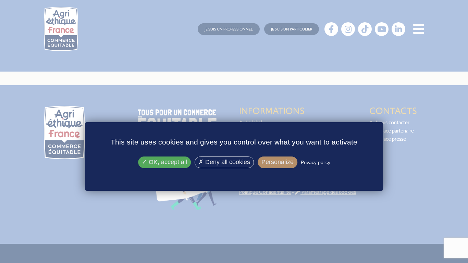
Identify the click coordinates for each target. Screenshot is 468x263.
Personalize (277, 162)
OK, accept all (167, 162)
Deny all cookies (227, 162)
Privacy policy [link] (315, 162)
